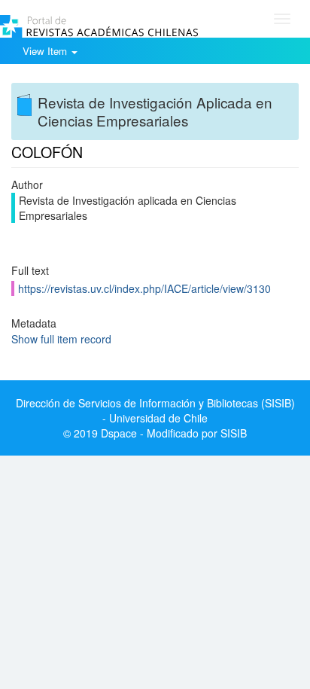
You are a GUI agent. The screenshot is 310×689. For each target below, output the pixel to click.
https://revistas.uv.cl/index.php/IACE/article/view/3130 (144, 288)
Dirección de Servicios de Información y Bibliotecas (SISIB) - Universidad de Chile (155, 410)
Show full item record (61, 338)
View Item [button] (46, 51)
